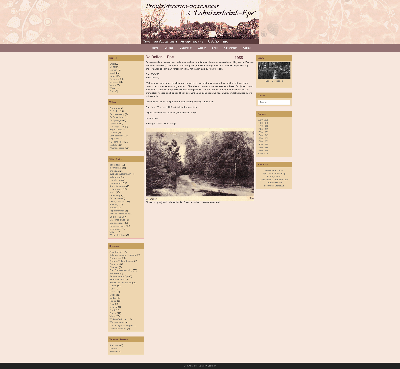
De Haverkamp (117, 114)
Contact (247, 47)
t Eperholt (114, 138)
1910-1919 (263, 126)
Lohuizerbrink (116, 135)
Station (113, 313)
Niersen (113, 70)
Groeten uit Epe (117, 279)
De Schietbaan (117, 117)
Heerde (113, 348)
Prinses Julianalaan (119, 213)
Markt (112, 291)
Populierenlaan (117, 210)
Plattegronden (274, 176)
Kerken (113, 285)
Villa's (112, 316)
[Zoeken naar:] (274, 102)
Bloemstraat (115, 167)
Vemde (113, 85)
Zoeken (202, 47)
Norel (112, 73)
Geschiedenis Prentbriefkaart (274, 179)
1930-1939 (263, 132)
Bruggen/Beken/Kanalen (122, 261)
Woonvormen (116, 322)
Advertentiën (116, 252)
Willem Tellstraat (118, 235)
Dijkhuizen (115, 123)
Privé (112, 304)
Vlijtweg (113, 232)
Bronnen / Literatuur (274, 185)
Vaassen (114, 82)
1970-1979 (263, 144)
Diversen (114, 267)
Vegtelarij (114, 145)
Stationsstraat (116, 223)
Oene (112, 76)
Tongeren (114, 79)
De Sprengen (116, 120)
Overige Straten (117, 201)
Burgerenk (115, 108)
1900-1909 (263, 123)
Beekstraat (115, 164)
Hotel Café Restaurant (121, 282)
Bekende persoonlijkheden (123, 255)
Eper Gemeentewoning (121, 270)
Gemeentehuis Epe (119, 276)
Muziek (113, 295)
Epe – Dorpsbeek (274, 81)
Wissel (113, 88)
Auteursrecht (230, 47)
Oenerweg (115, 195)
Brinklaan (114, 171)
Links (215, 47)
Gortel (113, 66)
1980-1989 (263, 147)
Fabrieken (115, 273)
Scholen (114, 307)
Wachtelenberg (117, 148)
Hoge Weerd (116, 129)
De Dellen (114, 111)
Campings (115, 264)
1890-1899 (263, 120)
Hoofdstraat (115, 183)
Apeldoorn (115, 345)
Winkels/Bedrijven (118, 319)
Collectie (169, 47)
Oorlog (113, 298)
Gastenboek (186, 47)
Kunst (112, 288)
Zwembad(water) (118, 328)
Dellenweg (115, 177)
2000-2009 (263, 153)
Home (155, 47)
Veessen (114, 351)
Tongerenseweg (117, 226)
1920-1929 (263, 129)
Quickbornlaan (117, 217)
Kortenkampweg (118, 186)
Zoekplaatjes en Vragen (121, 325)
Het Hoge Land (117, 126)
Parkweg (114, 204)
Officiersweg (116, 198)
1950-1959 (263, 138)
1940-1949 (263, 135)
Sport (112, 310)
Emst (112, 64)
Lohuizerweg (116, 189)
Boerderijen (115, 258)
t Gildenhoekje (117, 142)
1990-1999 (263, 150)
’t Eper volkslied (274, 182)
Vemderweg (115, 229)
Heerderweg (116, 180)
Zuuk (112, 91)
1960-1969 (263, 141)
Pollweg (113, 207)
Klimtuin (113, 132)
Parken (113, 301)
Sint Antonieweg (117, 219)
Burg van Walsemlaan (120, 174)
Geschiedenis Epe (274, 170)
